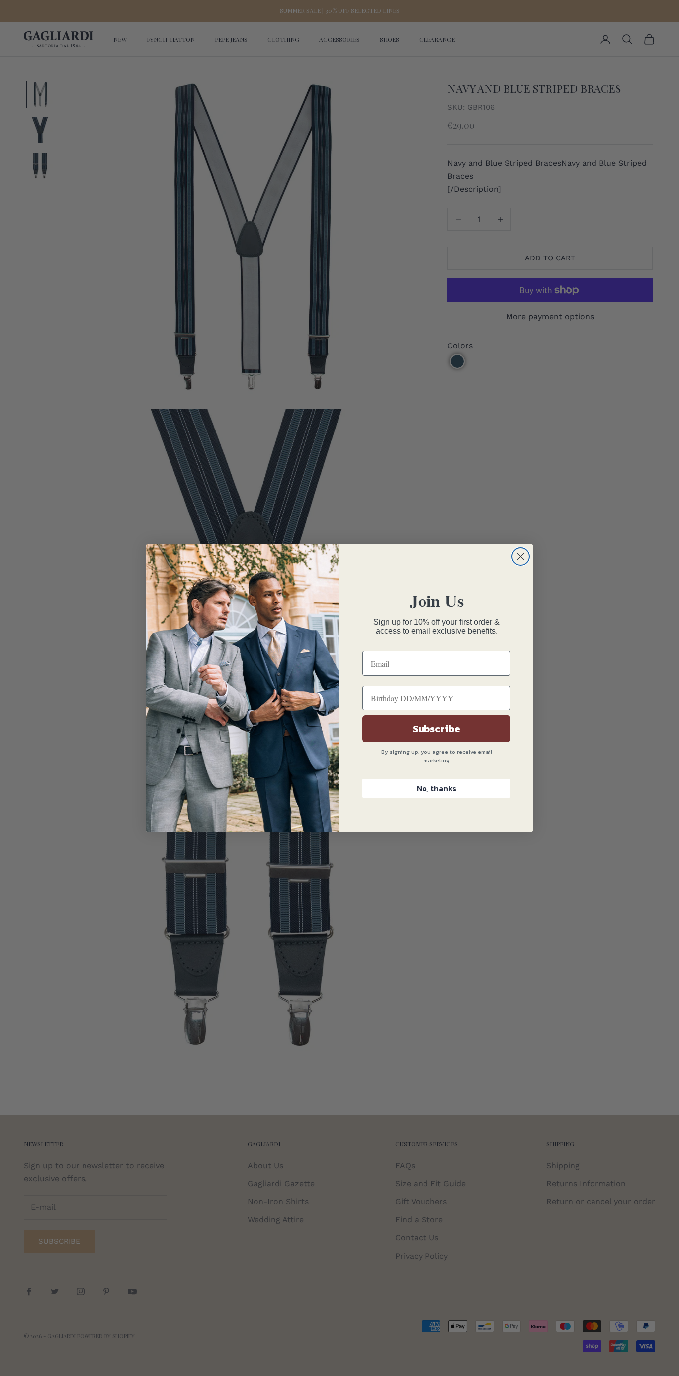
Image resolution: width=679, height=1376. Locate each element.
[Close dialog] (520, 556)
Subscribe (436, 728)
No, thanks (436, 788)
